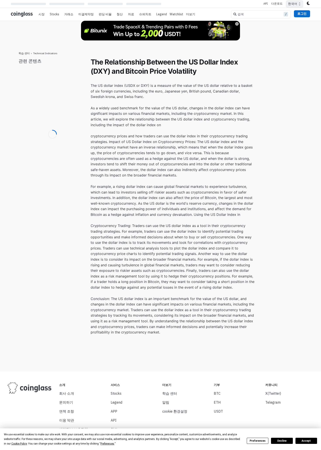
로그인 (302, 14)
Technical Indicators (45, 53)
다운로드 (277, 3)
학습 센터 (24, 53)
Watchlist (176, 14)
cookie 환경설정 (174, 411)
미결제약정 (86, 14)
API (265, 3)
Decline (281, 440)
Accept (306, 440)
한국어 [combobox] (292, 4)
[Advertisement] (280, 123)
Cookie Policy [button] (19, 443)
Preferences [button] (107, 443)
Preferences (258, 440)
